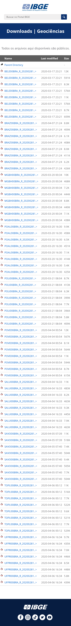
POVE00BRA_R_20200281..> (20, 330)
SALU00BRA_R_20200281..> (20, 381)
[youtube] (50, 619)
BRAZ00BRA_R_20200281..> (20, 123)
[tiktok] (35, 619)
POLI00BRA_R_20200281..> (20, 278)
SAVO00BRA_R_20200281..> (20, 433)
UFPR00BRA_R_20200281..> (20, 537)
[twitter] (42, 619)
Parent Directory (13, 65)
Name (8, 58)
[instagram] (28, 619)
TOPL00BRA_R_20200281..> (20, 485)
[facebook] (20, 619)
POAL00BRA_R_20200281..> (20, 226)
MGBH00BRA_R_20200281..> (21, 174)
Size (66, 58)
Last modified (49, 58)
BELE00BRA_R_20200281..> (20, 71)
